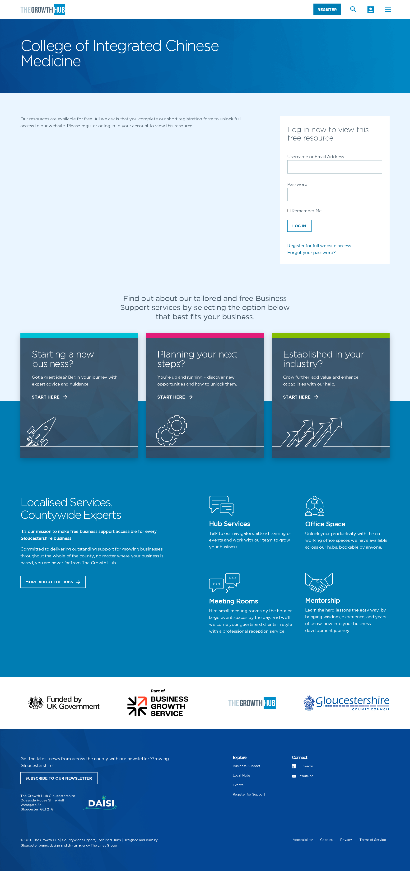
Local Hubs (242, 775)
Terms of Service (372, 839)
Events (238, 784)
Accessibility (302, 839)
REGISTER (327, 10)
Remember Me (306, 211)
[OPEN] (388, 10)
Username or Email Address (315, 157)
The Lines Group (104, 845)
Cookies (326, 839)
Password (297, 185)
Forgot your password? (311, 253)
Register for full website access (319, 246)
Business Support (247, 765)
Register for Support (249, 794)
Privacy (346, 839)
